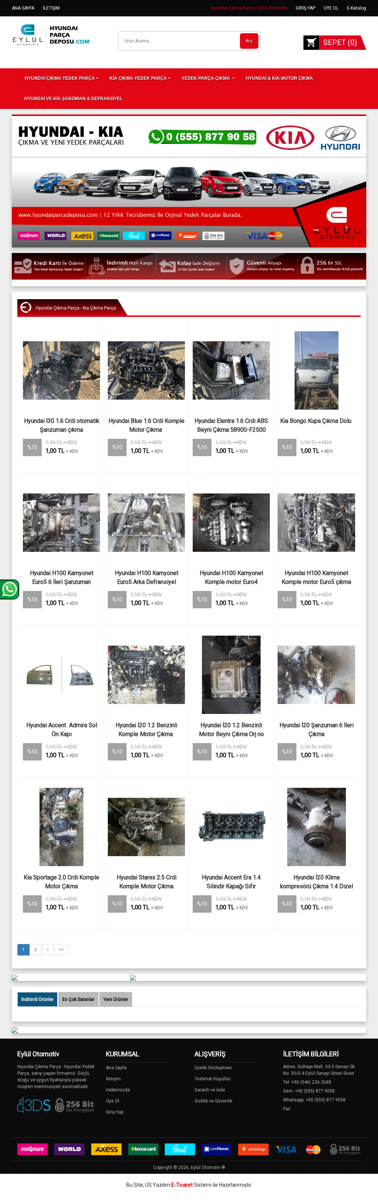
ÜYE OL (331, 8)
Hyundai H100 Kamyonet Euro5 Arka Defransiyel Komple (147, 578)
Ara (248, 41)
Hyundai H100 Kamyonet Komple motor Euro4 (232, 577)
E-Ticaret (182, 1185)
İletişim (113, 1078)
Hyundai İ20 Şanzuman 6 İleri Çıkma (317, 730)
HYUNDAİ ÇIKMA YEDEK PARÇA (60, 78)
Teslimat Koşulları (213, 1078)
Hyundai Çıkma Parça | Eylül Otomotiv (249, 8)
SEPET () (340, 42)
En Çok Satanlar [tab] (78, 999)
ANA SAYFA (23, 8)
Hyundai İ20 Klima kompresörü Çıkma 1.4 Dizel (316, 882)
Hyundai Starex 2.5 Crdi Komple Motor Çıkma (147, 882)
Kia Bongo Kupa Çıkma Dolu (316, 420)
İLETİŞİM (51, 8)
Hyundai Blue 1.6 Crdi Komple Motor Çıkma (147, 425)
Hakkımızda (118, 1090)
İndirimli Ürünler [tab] (37, 999)
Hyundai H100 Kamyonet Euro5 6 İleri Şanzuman (62, 577)
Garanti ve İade (210, 1090)
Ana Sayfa (116, 1067)
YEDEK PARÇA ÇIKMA (206, 78)
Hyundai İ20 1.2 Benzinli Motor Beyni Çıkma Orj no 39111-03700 (232, 730)
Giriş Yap (114, 1112)
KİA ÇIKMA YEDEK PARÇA (138, 78)
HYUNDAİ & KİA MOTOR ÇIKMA (279, 78)
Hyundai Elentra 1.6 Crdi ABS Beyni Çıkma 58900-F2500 (232, 425)
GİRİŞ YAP (305, 8)
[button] (38, 180)
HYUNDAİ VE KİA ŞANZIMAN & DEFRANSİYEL (73, 98)
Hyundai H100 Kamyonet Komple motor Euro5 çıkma (316, 577)
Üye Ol (112, 1101)
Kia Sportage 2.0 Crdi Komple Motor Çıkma (62, 882)
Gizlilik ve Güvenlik (213, 1101)
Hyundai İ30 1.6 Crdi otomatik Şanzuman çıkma (62, 425)
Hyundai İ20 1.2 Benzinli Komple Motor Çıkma (147, 730)
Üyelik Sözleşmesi (213, 1067)
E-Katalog (356, 8)
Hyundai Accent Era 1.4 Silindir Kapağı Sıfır (232, 882)
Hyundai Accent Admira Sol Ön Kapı (62, 730)
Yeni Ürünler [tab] (115, 999)
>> (61, 949)
